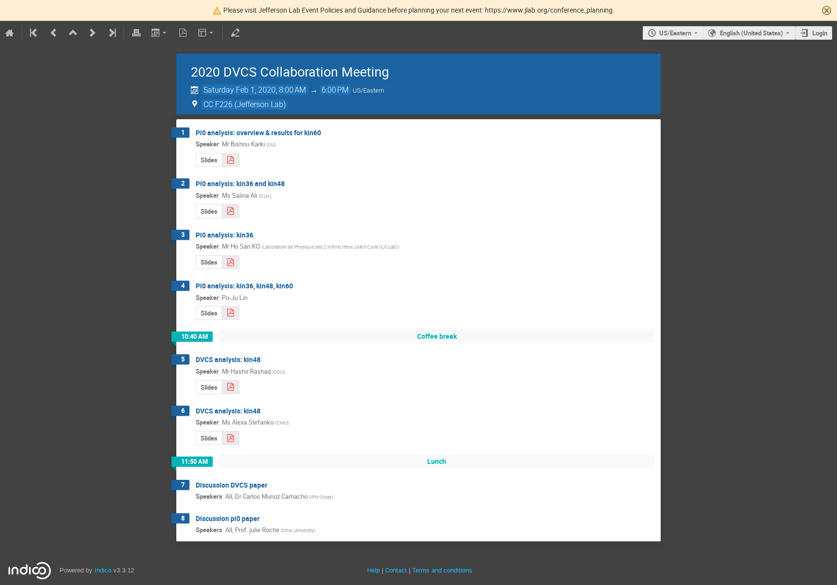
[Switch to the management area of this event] (235, 33)
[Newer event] (92, 33)
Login (819, 33)
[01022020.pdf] (230, 262)
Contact (396, 570)
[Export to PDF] (183, 33)
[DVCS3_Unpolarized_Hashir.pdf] (230, 387)
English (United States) (751, 33)
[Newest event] (111, 33)
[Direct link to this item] (328, 133)
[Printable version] (136, 33)
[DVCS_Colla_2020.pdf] (230, 160)
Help (373, 570)
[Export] (159, 33)
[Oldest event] (34, 33)
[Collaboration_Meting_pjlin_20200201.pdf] (230, 313)
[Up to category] (73, 33)
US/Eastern (675, 33)
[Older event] (53, 33)
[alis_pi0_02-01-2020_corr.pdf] (230, 211)
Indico (102, 570)
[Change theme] (206, 33)
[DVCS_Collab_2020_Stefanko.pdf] (230, 438)
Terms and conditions (442, 570)
